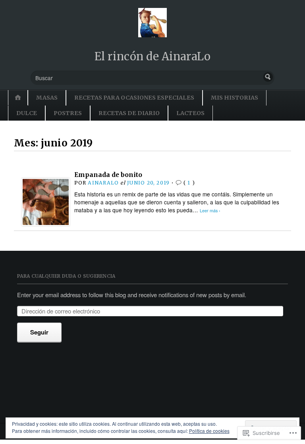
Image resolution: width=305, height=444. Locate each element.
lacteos (190, 113)
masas (47, 97)
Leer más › (210, 210)
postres (68, 113)
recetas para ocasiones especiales (134, 97)
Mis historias (234, 97)
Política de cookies (209, 430)
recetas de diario (129, 113)
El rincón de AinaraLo (152, 56)
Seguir (39, 332)
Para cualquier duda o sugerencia (66, 276)
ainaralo (103, 183)
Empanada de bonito (108, 175)
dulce (26, 113)
